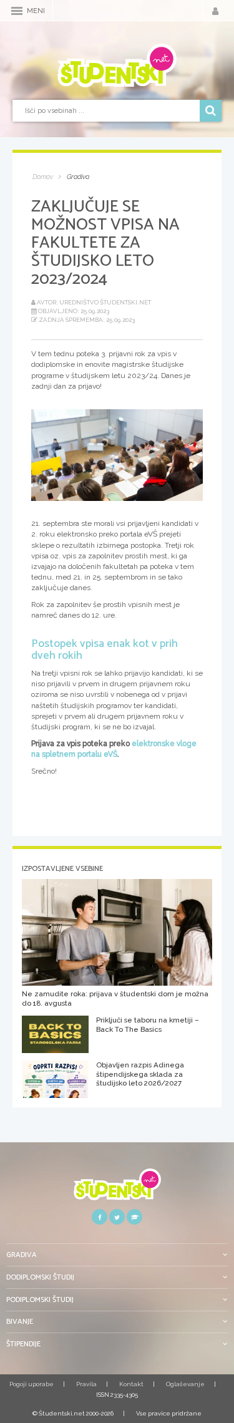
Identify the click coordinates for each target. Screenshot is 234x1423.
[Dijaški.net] (117, 1188)
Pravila (86, 1384)
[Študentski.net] (117, 65)
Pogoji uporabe (31, 1384)
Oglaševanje (185, 1384)
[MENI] (16, 11)
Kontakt (131, 1384)
